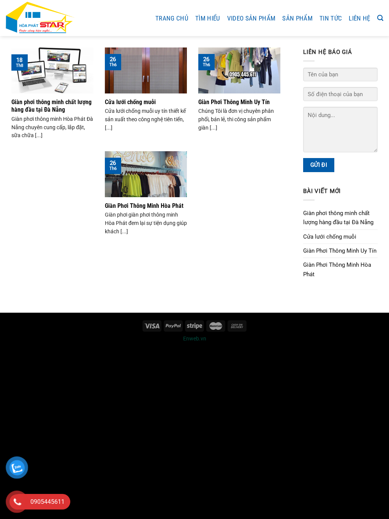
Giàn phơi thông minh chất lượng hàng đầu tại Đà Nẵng (51, 105)
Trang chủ (171, 18)
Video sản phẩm (251, 18)
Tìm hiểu (207, 18)
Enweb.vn (194, 338)
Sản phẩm (297, 18)
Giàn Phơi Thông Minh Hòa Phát (144, 205)
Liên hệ (359, 18)
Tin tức (330, 18)
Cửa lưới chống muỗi (130, 102)
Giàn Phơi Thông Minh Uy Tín (234, 102)
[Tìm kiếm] (380, 18)
